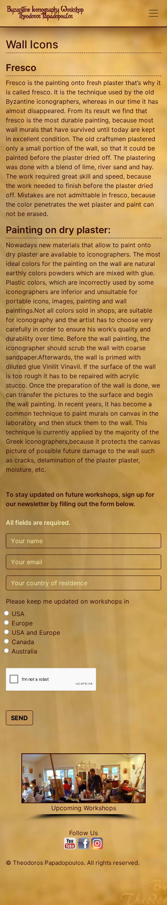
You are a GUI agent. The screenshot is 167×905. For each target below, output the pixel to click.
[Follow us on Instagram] (97, 843)
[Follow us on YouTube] (71, 843)
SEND (19, 718)
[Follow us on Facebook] (84, 843)
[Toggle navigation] (153, 13)
